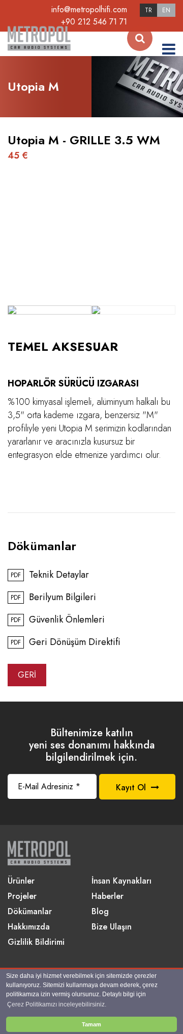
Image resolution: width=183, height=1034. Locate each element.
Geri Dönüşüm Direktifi (65, 642)
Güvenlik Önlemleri (58, 620)
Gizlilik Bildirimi (36, 942)
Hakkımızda (29, 927)
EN (166, 10)
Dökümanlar (30, 912)
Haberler (108, 896)
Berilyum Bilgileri (53, 597)
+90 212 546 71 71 (94, 22)
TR (148, 10)
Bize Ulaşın (112, 927)
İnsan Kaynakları (121, 881)
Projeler (22, 896)
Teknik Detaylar (50, 575)
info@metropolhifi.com (89, 9)
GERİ (27, 675)
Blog (100, 912)
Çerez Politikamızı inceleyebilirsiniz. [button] (56, 1004)
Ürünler (21, 881)
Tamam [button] (91, 1024)
